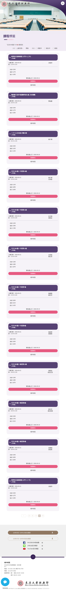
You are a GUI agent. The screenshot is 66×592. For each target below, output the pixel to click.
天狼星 (43, 588)
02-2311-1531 (12, 568)
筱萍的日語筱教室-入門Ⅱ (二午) (21, 57)
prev (23, 515)
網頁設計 (47, 588)
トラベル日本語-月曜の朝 (19, 133)
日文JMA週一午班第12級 (19, 249)
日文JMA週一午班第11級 (19, 210)
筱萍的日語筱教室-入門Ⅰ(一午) (21, 481)
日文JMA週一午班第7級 (18, 288)
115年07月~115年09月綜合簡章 (22, 538)
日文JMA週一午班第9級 (18, 326)
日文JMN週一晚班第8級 (18, 403)
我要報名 (33, 81)
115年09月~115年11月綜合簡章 (22, 532)
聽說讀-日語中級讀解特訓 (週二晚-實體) (23, 95)
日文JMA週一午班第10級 (19, 172)
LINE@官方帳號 (32, 545)
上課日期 (19, 48)
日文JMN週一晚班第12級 (19, 365)
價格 (27, 48)
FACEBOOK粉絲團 (33, 542)
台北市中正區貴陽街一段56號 (12, 565)
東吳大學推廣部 (15, 4)
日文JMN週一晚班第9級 (18, 442)
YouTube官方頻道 (32, 548)
